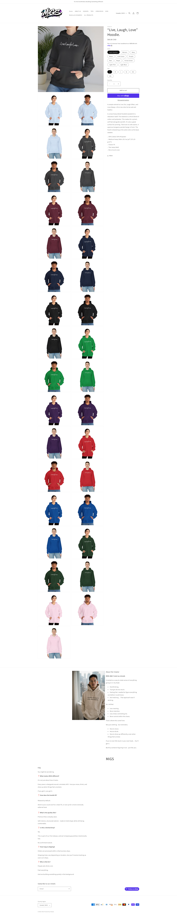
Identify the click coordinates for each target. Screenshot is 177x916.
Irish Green (120, 56)
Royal (118, 60)
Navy (133, 52)
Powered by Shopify (49, 911)
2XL (133, 72)
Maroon (124, 52)
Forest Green (129, 60)
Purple (131, 56)
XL (126, 72)
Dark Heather (113, 52)
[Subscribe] (69, 889)
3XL (110, 76)
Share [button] (111, 156)
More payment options (123, 100)
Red (110, 60)
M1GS (43, 911)
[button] (129, 13)
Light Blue (123, 65)
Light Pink (112, 65)
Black (111, 56)
